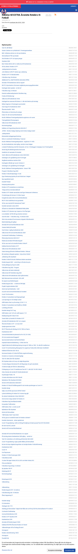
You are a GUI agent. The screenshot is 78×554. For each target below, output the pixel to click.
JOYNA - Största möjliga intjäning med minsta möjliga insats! (18, 131)
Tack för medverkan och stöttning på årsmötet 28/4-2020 (17, 439)
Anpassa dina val (7, 550)
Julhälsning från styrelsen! (9, 257)
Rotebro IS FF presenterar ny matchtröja (13, 187)
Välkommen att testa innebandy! (11, 270)
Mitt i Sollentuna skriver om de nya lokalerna (14, 53)
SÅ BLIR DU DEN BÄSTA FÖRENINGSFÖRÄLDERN (15, 208)
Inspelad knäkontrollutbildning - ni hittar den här (15, 342)
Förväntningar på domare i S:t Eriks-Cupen (13, 195)
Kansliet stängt (6, 388)
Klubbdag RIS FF (6, 471)
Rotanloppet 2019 (7, 479)
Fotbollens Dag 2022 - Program (10, 267)
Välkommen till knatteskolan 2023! (11, 248)
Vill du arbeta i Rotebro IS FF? (10, 66)
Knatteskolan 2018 (7, 519)
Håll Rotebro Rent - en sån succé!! (11, 407)
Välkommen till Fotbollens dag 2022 (12, 273)
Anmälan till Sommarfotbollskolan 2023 (13, 224)
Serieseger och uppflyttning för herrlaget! (13, 165)
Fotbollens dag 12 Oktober (9, 90)
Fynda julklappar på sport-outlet (10, 265)
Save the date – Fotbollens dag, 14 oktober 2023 (15, 216)
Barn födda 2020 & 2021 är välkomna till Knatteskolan (16, 64)
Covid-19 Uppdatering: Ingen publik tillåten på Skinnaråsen (18, 441)
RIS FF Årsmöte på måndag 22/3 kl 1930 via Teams (16, 329)
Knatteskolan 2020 (7, 447)
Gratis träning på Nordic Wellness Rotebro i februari (16, 251)
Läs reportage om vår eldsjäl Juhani (11, 299)
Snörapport (5, 530)
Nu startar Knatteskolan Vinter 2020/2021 (13, 396)
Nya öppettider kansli (8, 179)
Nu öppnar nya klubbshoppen (10, 281)
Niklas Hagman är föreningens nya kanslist (13, 104)
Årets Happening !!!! (7, 495)
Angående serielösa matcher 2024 (11, 160)
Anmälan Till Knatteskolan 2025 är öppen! (13, 82)
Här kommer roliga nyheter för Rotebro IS (13, 399)
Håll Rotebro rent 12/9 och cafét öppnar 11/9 (14, 313)
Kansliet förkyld (6, 181)
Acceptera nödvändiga (55, 550)
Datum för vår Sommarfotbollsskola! (12, 115)
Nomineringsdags (7, 125)
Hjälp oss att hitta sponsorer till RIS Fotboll (13, 391)
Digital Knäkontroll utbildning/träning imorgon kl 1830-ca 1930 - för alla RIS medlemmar (26, 345)
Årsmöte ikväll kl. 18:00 (8, 109)
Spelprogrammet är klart (8, 326)
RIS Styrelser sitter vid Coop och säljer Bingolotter (15, 361)
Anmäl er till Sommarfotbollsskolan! (12, 428)
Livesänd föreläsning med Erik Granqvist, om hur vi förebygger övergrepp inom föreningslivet (27, 147)
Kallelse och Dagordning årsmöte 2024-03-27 (14, 128)
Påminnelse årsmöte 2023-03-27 (10, 238)
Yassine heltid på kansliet (9, 227)
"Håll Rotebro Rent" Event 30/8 (10, 415)
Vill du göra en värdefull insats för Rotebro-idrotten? (16, 417)
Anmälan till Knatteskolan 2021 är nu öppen (14, 321)
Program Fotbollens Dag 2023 (10, 171)
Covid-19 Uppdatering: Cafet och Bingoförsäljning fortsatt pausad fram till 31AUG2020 (25, 423)
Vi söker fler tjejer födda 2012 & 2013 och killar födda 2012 (18, 460)
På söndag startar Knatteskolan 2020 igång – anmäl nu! (17, 436)
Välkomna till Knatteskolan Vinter (11, 98)
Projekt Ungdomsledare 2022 (10, 286)
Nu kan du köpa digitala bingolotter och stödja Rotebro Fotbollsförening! (22, 444)
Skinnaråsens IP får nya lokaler (10, 56)
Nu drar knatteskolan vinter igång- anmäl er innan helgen (17, 144)
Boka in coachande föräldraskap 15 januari (13, 139)
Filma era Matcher (7, 463)
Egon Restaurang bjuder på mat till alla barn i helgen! (16, 176)
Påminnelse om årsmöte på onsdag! (12, 112)
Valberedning (5, 482)
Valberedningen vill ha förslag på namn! (12, 527)
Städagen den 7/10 (7, 506)
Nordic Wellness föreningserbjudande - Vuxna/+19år (16, 168)
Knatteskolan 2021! (7, 332)
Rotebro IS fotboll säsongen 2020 (11, 455)
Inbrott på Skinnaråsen (8, 412)
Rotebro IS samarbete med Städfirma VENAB (14, 305)
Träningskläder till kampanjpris (10, 120)
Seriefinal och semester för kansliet (11, 152)
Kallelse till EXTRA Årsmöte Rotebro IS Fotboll (14, 524)
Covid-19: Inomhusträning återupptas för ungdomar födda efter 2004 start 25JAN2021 (25, 348)
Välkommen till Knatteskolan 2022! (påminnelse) (15, 275)
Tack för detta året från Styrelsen (11, 358)
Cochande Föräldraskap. (8, 511)
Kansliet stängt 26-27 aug (9, 310)
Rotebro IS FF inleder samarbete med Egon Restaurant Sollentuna (20, 192)
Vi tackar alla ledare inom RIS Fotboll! (12, 377)
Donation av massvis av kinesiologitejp (12, 356)
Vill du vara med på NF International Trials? (13, 203)
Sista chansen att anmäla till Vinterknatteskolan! (15, 372)
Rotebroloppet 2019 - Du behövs (11, 490)
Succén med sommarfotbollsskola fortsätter (14, 291)
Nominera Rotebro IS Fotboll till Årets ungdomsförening (17, 353)
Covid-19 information (7, 294)
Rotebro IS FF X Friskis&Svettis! (10, 74)
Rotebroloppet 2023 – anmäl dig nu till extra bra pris (16, 262)
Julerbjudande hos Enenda (9, 69)
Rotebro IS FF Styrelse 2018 (9, 516)
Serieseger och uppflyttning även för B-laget (14, 157)
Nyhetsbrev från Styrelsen (9, 409)
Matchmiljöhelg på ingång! (9, 222)
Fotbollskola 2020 (7, 457)
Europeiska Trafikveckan (8, 404)
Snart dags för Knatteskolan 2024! (11, 106)
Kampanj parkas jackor (8, 184)
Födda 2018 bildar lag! (8, 96)
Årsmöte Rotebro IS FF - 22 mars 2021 (12, 324)
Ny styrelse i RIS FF (7, 468)
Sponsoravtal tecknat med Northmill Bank (13, 340)
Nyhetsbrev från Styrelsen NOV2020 (11, 380)
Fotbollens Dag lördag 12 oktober (11, 466)
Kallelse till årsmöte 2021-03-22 (10, 350)
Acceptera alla (69, 550)
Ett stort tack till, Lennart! (8, 425)
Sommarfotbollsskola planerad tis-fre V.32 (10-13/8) (16, 334)
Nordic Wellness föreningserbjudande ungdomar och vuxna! (18, 117)
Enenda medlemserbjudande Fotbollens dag (14, 93)
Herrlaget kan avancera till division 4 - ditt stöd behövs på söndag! (20, 101)
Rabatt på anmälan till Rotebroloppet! (12, 240)
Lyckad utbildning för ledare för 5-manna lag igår (15, 393)
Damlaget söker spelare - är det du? (11, 88)
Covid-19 (4, 449)
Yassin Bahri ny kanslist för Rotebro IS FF (13, 318)
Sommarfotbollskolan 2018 (9, 514)
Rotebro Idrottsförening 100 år (10, 533)
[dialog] (39, 546)
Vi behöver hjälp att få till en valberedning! (13, 366)
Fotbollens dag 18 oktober (9, 77)
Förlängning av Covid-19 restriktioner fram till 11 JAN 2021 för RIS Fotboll (22, 369)
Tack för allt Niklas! (7, 48)
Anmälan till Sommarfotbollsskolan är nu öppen (15, 433)
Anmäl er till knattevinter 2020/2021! (11, 382)
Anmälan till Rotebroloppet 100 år (11, 522)
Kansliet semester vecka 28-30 (10, 206)
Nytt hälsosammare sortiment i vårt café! (13, 278)
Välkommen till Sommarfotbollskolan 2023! (14, 232)
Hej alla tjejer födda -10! (8, 374)
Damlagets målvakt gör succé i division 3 (13, 163)
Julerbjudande (6, 133)
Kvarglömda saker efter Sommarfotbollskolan (14, 198)
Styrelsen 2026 (6, 61)
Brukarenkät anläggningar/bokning (11, 136)
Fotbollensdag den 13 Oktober (10, 492)
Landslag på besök (7, 307)
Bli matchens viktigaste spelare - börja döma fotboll (16, 254)
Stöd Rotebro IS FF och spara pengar (12, 58)
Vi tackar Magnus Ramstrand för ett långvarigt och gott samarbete (20, 364)
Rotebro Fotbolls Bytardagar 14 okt (11, 173)
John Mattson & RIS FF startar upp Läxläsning (14, 72)
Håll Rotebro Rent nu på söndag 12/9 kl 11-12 (14, 302)
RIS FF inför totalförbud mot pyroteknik (12, 200)
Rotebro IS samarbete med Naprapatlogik (13, 297)
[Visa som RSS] (55, 15)
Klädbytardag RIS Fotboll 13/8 (10, 315)
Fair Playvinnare (6, 452)
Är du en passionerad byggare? (10, 337)
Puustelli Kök (5, 538)
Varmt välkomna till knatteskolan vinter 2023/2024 (15, 155)
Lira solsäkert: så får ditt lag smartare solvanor (14, 214)
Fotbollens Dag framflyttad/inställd (11, 401)
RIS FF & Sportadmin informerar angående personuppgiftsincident (20, 85)
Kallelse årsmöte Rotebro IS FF (10, 246)
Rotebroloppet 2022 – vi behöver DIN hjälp (13, 283)
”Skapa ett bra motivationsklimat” (11, 190)
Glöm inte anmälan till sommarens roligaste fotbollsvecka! (18, 219)
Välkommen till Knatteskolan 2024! (11, 123)
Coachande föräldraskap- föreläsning (12, 235)
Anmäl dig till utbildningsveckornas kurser (13, 149)
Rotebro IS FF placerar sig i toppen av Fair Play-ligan (16, 211)
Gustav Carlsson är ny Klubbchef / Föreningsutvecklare (17, 50)
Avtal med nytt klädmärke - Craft (10, 289)
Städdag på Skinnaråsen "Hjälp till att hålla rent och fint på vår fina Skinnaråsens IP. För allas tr (27, 508)
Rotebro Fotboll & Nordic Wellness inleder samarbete (16, 259)
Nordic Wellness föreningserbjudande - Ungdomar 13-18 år (18, 141)
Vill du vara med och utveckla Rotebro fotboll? (14, 243)
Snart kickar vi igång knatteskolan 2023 (12, 230)
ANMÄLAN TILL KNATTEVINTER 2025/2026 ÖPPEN (15, 80)
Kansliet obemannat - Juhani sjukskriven (13, 420)
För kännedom (6, 503)
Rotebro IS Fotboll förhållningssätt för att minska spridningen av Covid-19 (22, 385)
